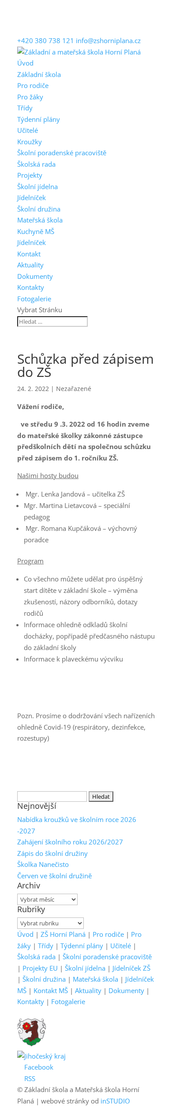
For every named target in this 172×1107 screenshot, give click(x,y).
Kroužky (29, 141)
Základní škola (39, 74)
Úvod (25, 62)
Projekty (29, 175)
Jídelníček (31, 197)
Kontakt (29, 253)
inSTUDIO (115, 1100)
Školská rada (36, 164)
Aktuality (30, 264)
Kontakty (30, 287)
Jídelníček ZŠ (131, 968)
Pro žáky (30, 96)
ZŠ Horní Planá (63, 934)
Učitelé (27, 130)
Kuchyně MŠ (35, 231)
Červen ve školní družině (54, 875)
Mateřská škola (40, 220)
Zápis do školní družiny (52, 853)
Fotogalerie (34, 298)
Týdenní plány (38, 119)
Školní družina (38, 209)
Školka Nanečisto (43, 864)
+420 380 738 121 (45, 40)
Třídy (25, 107)
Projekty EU (40, 968)
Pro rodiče (33, 85)
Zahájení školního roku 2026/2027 (70, 841)
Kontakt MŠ (51, 990)
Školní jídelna (37, 186)
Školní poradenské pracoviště (61, 152)
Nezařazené (73, 388)
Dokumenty (35, 276)
